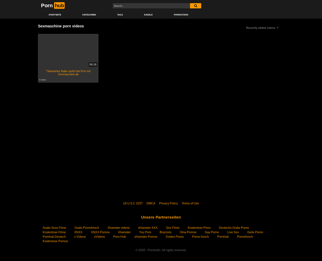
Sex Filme (172, 227)
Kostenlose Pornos (55, 241)
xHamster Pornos (145, 236)
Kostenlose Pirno (199, 227)
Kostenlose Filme (54, 232)
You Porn (145, 232)
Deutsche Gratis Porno (234, 227)
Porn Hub (119, 236)
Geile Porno (255, 232)
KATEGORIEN (89, 15)
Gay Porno (212, 232)
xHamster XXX (148, 227)
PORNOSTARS (181, 15)
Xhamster (124, 232)
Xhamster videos (119, 227)
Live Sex (233, 232)
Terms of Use (190, 203)
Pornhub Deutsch (54, 236)
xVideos (99, 236)
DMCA (150, 203)
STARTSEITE (55, 15)
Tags (120, 15)
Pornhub (223, 236)
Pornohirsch (245, 236)
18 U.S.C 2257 (133, 203)
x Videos (80, 236)
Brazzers (165, 232)
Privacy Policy (168, 203)
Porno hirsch (200, 236)
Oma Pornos (188, 232)
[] (195, 5)
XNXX (78, 232)
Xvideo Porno (175, 236)
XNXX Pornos (100, 232)
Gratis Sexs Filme (54, 227)
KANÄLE (148, 15)
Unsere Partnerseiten (161, 217)
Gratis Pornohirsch (87, 227)
